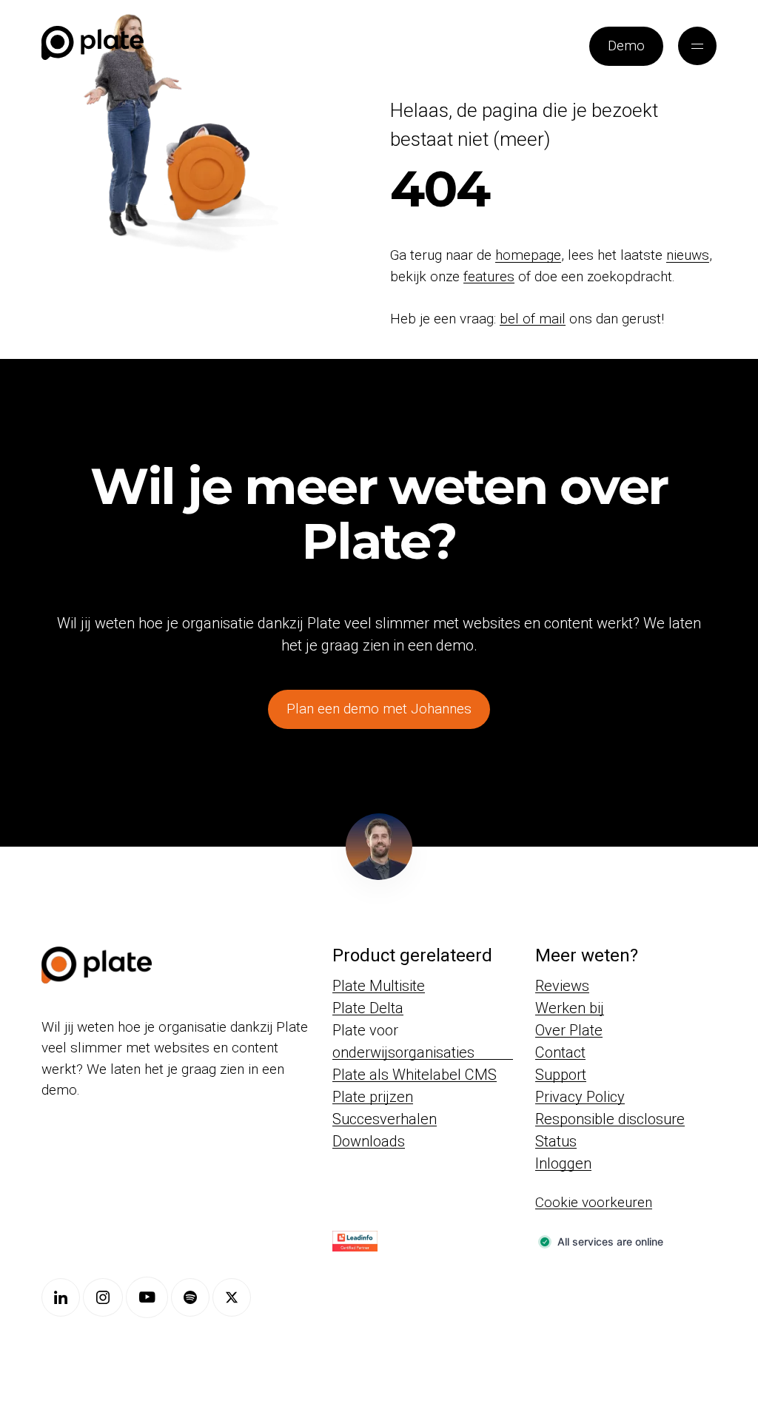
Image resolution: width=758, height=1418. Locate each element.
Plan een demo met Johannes (379, 708)
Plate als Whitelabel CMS (414, 1074)
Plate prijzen (372, 1097)
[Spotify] (190, 1297)
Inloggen (563, 1163)
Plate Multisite (378, 986)
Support (560, 1074)
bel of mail (533, 318)
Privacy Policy (580, 1097)
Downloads (368, 1141)
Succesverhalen (384, 1119)
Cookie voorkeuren (593, 1202)
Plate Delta (367, 1008)
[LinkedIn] (60, 1297)
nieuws (687, 254)
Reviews (562, 986)
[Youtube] (147, 1297)
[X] (231, 1297)
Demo (626, 45)
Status (556, 1141)
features (488, 276)
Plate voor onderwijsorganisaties (403, 1041)
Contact (560, 1052)
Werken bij (569, 1008)
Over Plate (569, 1030)
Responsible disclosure (610, 1119)
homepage (528, 254)
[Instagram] (103, 1297)
